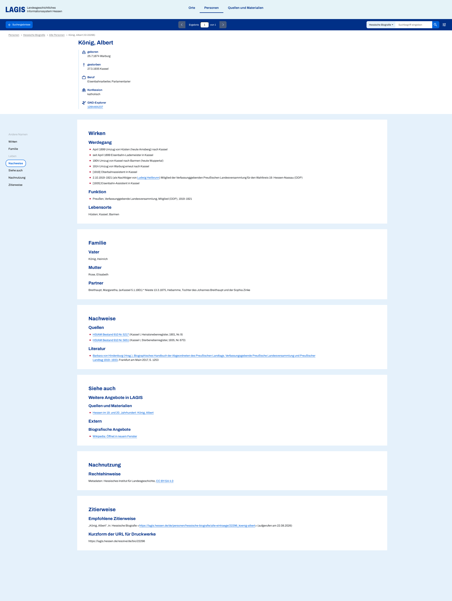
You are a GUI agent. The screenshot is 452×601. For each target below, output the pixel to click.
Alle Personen (57, 35)
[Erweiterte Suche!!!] (444, 25)
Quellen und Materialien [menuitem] (245, 8)
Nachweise (15, 163)
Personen (13, 35)
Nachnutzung (16, 177)
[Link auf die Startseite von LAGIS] (35, 10)
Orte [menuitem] (192, 8)
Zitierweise (15, 184)
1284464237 (95, 106)
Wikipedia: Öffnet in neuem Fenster (115, 436)
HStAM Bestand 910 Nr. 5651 (111, 340)
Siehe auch (15, 170)
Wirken (12, 141)
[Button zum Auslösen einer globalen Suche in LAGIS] (435, 24)
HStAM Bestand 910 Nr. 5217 (111, 334)
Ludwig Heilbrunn (148, 177)
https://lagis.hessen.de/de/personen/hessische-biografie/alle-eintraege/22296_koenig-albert (197, 525)
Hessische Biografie (380, 24)
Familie (13, 148)
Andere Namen (18, 134)
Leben (12, 156)
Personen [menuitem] (211, 8)
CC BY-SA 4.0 (164, 480)
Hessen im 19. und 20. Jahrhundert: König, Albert (123, 412)
